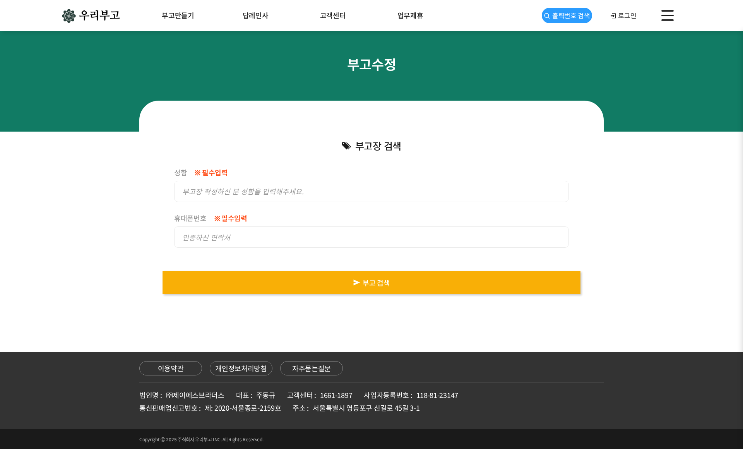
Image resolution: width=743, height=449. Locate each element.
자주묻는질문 (311, 368)
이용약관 (171, 368)
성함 (201, 172)
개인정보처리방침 (241, 368)
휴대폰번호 (210, 218)
